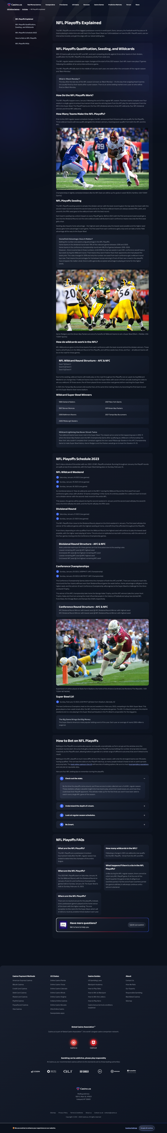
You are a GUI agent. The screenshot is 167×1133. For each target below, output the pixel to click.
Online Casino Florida (58, 980)
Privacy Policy (63, 1113)
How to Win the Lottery (96, 996)
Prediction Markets (115, 4)
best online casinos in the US (81, 764)
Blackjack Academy (95, 984)
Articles (25, 9)
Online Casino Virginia (58, 996)
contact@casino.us (110, 1113)
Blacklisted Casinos (133, 996)
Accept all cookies (147, 1128)
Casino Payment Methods (24, 976)
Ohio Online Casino (57, 1009)
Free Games (64, 4)
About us (89, 1113)
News (138, 4)
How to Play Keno (94, 1001)
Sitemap (129, 1001)
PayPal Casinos (18, 1001)
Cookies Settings (131, 1128)
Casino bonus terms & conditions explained (100, 1006)
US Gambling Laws (95, 980)
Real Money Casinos (34, 4)
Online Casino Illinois (57, 992)
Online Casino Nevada (58, 1005)
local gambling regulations (138, 764)
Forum (128, 4)
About (128, 976)
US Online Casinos (13, 9)
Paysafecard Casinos (20, 1005)
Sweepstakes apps (57, 1013)
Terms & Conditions (76, 1113)
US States (54, 976)
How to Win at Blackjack (97, 992)
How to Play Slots (94, 988)
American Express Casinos (22, 980)
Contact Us (130, 980)
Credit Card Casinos (20, 988)
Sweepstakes (50, 4)
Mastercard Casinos (20, 996)
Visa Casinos (17, 1009)
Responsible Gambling (134, 992)
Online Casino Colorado (58, 988)
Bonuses (87, 4)
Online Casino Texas (57, 984)
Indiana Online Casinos (58, 1001)
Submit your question (137, 924)
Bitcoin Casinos (18, 984)
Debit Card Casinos (19, 992)
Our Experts (130, 988)
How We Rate (131, 984)
